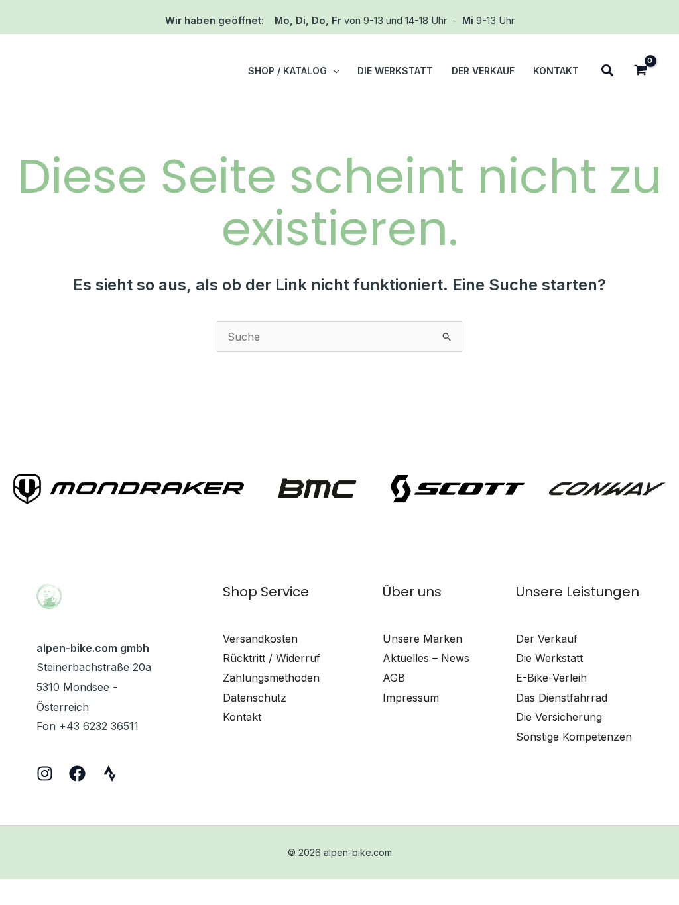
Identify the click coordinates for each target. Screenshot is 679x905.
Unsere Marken (422, 638)
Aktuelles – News (426, 658)
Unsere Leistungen (577, 591)
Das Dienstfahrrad (561, 697)
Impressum (411, 697)
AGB (394, 677)
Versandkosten (260, 638)
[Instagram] (44, 773)
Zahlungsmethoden (271, 677)
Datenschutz (254, 697)
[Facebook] (77, 773)
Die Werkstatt (549, 658)
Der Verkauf (547, 638)
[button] (333, 70)
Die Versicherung (559, 716)
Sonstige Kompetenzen (574, 736)
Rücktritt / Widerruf (271, 658)
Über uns (412, 591)
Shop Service (266, 591)
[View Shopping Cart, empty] (640, 71)
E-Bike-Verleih (551, 677)
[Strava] (109, 773)
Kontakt (242, 716)
